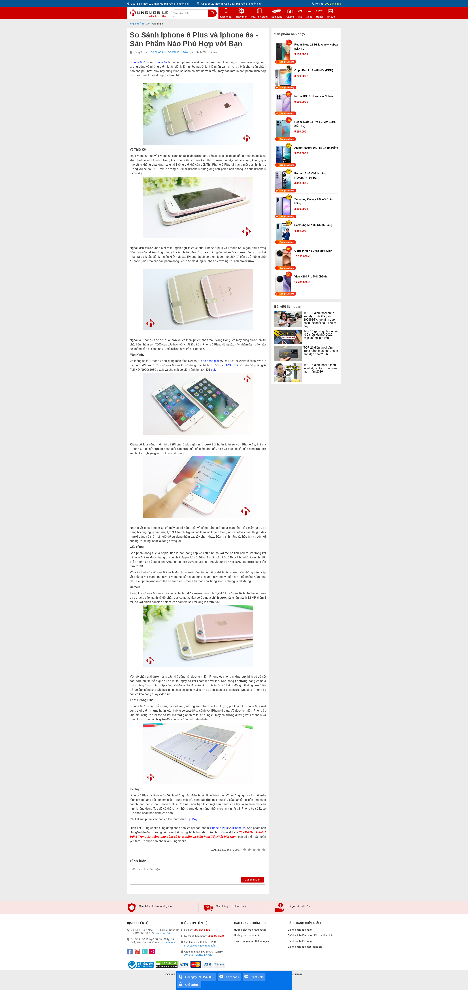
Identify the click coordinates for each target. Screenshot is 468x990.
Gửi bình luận (252, 879)
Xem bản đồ (163, 933)
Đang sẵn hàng (287, 62)
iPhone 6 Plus (139, 62)
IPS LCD (232, 365)
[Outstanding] (263, 849)
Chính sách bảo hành (300, 929)
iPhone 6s (160, 62)
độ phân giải (211, 360)
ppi (213, 369)
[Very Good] (258, 849)
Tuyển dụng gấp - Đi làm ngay (251, 941)
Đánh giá (188, 52)
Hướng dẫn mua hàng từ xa (250, 929)
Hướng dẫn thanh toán (247, 935)
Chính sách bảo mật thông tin (305, 946)
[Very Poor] (244, 849)
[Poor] (249, 849)
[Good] (254, 849)
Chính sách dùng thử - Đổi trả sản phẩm (311, 935)
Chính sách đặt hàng (300, 941)
